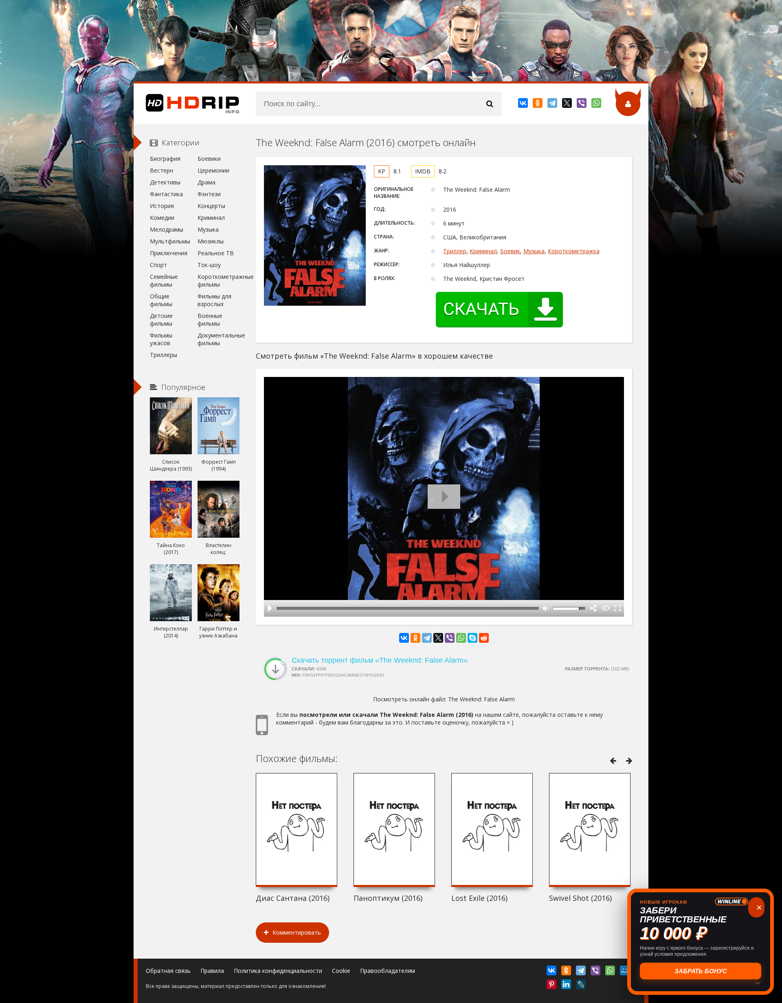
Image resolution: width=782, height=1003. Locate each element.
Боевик (510, 251)
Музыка (534, 251)
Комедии (162, 217)
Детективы (165, 182)
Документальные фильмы (218, 339)
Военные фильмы (210, 319)
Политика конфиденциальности (278, 971)
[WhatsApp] (596, 104)
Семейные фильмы (164, 280)
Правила (212, 971)
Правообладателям (387, 971)
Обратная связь (168, 971)
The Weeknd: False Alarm (481, 699)
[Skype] (472, 638)
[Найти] (489, 104)
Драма (206, 182)
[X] (567, 104)
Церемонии (213, 170)
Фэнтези (209, 194)
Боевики (209, 158)
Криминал (483, 251)
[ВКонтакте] (523, 104)
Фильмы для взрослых (214, 300)
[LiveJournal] (581, 985)
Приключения (168, 253)
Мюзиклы (211, 241)
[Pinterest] (552, 985)
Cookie (341, 971)
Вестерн (161, 170)
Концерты (211, 206)
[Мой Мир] (625, 972)
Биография (165, 158)
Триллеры (163, 355)
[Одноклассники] (538, 104)
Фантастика (166, 194)
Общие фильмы (161, 300)
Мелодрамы (166, 229)
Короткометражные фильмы (218, 280)
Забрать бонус (700, 971)
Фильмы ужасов (161, 339)
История (162, 206)
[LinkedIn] (566, 985)
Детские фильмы (161, 319)
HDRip (186, 103)
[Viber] (582, 104)
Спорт (158, 265)
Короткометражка (574, 251)
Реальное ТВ (216, 253)
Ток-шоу (209, 265)
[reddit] (484, 638)
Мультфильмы (170, 241)
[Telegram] (552, 104)
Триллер (454, 251)
